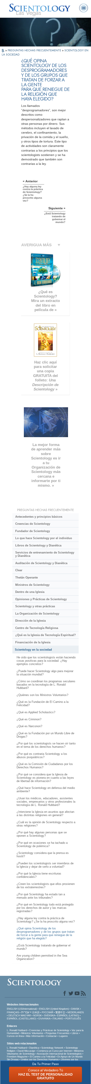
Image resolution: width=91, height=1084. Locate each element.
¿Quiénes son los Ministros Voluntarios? (42, 695)
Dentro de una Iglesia (29, 592)
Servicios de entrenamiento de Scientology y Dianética (44, 554)
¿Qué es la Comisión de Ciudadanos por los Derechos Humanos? (45, 765)
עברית (25, 1012)
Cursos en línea (15, 1036)
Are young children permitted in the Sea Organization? (42, 957)
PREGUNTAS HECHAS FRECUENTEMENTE (35, 50)
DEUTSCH (14, 1015)
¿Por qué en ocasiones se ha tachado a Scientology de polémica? (42, 844)
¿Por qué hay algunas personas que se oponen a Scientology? (42, 834)
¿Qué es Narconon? (29, 726)
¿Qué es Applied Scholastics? (36, 712)
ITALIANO (57, 1018)
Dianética (34, 1047)
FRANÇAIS (13, 1012)
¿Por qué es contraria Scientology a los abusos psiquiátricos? (42, 755)
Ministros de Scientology (32, 584)
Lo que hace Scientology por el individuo (43, 538)
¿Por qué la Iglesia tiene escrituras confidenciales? (39, 875)
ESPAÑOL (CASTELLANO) (21, 1018)
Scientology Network (52, 1047)
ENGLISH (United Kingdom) (54, 1008)
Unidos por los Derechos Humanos (40, 1059)
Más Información (35, 1036)
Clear (18, 570)
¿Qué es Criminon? (29, 719)
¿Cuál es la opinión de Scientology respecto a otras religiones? (46, 824)
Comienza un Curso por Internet (54, 1050)
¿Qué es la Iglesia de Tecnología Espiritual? (45, 635)
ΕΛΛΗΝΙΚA (44, 1018)
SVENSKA (49, 1015)
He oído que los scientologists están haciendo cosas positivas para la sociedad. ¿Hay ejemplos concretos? (46, 661)
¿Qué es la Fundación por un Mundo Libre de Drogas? (45, 735)
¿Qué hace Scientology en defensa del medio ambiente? (46, 789)
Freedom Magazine (17, 1056)
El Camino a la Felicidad (42, 1056)
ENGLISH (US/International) (22, 1008)
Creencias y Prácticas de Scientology (49, 1030)
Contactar (51, 1036)
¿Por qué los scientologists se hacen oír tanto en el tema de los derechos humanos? (46, 745)
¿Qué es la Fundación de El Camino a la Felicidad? (42, 703)
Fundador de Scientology (32, 531)
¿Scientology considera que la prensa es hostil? (43, 854)
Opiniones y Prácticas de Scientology (41, 599)
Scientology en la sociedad (33, 649)
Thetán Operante (26, 577)
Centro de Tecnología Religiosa (36, 628)
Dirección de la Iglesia (30, 620)
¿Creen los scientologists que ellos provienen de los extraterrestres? (46, 885)
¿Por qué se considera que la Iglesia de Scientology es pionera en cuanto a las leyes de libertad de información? (45, 778)
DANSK (75, 1008)
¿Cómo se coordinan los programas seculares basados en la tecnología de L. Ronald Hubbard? (46, 685)
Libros (75, 1033)
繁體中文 (60, 1012)
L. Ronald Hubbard (17, 1030)
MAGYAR (26, 1015)
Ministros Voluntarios (32, 1033)
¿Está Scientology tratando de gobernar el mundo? (43, 947)
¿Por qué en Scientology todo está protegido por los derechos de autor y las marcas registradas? (45, 908)
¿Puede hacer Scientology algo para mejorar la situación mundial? (45, 672)
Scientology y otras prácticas (35, 606)
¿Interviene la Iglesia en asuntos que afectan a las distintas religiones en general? (45, 813)
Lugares (63, 1036)
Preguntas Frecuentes (58, 1033)
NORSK (37, 1015)
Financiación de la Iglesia (32, 642)
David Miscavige (26, 1050)
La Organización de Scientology (37, 613)
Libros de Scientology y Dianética (38, 545)
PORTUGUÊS (73, 1018)
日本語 (36, 1012)
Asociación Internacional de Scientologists (59, 1053)
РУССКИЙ (47, 1012)
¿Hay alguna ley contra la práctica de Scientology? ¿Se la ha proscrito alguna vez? (46, 920)
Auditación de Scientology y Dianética (41, 563)
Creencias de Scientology (32, 523)
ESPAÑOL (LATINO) (68, 1015)
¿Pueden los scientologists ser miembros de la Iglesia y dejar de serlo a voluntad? (45, 865)
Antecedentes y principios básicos (38, 516)
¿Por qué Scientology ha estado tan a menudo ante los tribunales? (41, 896)
